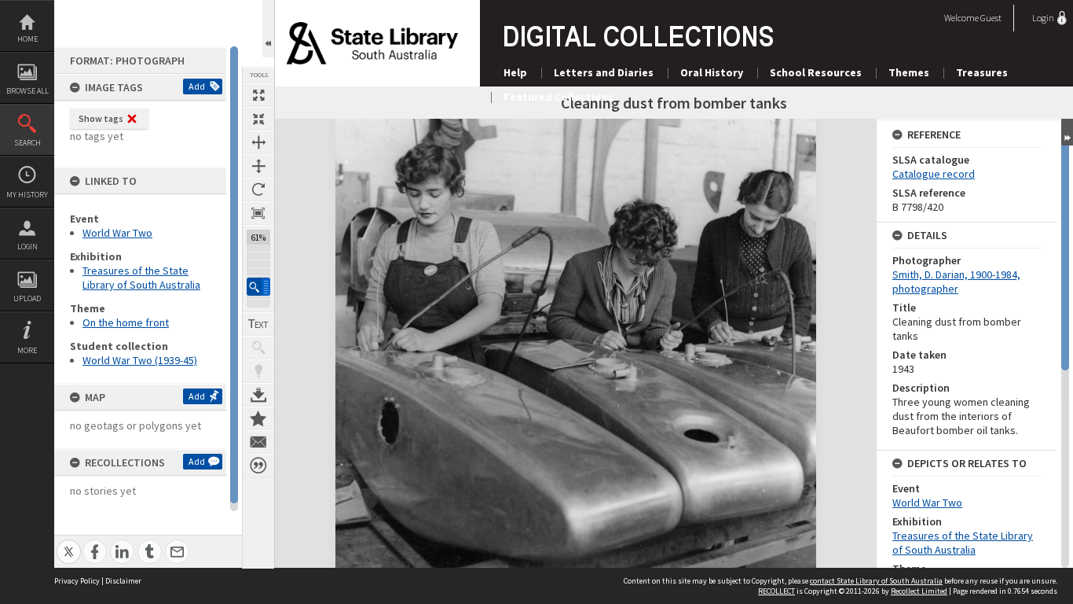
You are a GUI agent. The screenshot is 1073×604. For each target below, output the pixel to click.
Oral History (711, 72)
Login (27, 246)
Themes (908, 72)
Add (197, 86)
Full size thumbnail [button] (258, 95)
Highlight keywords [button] (258, 371)
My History (27, 195)
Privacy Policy (77, 581)
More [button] (27, 350)
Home (27, 39)
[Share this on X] (69, 543)
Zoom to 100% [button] (258, 213)
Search (27, 143)
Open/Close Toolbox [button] (268, 28)
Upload (27, 298)
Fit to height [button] (258, 166)
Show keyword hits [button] (258, 347)
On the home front (125, 322)
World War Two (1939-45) (139, 360)
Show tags (101, 118)
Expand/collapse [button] (1067, 132)
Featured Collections (558, 97)
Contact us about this (258, 442)
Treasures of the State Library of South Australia (141, 277)
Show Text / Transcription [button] (258, 324)
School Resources (816, 72)
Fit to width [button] (258, 142)
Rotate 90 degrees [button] (258, 189)
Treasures (982, 72)
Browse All (27, 91)
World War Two (117, 233)
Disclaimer (123, 581)
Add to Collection (258, 418)
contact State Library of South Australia (876, 581)
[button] (258, 287)
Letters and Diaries (604, 72)
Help (515, 72)
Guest (991, 18)
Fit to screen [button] (258, 119)
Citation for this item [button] (258, 465)
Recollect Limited (919, 591)
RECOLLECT (776, 591)
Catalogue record (933, 174)
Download (258, 395)
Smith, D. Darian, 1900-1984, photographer (956, 281)
